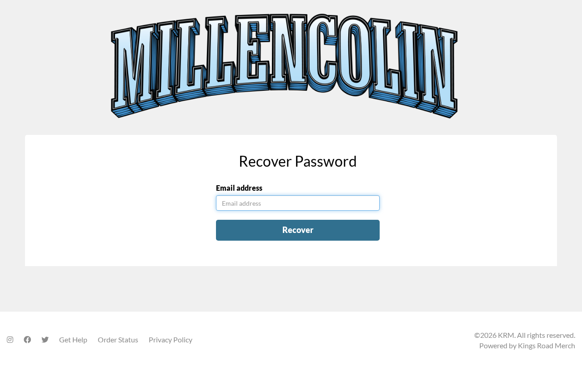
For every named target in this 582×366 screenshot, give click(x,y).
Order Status (118, 339)
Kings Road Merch (546, 345)
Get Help (73, 339)
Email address (239, 187)
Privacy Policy (170, 339)
